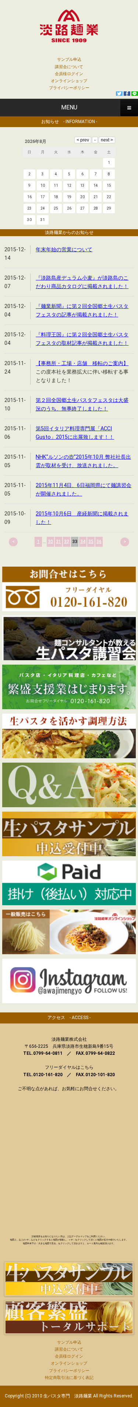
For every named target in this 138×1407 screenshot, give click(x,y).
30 (50, 541)
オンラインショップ (69, 80)
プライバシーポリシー (69, 87)
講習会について (69, 66)
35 (90, 541)
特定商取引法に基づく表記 (69, 1377)
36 (99, 541)
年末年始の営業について (64, 249)
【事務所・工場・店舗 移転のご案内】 (82, 363)
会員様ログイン (69, 73)
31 (58, 541)
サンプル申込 (69, 59)
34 (82, 541)
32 (66, 541)
